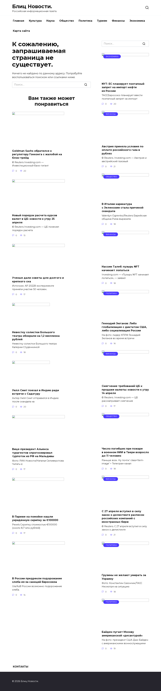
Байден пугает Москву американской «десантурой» (122, 633)
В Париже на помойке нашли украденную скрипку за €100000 (35, 518)
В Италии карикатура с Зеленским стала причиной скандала (122, 208)
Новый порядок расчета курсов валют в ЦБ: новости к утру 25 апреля (34, 219)
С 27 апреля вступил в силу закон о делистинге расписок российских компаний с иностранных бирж (123, 516)
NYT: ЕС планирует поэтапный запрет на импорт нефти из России (123, 87)
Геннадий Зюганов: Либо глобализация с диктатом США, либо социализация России (124, 327)
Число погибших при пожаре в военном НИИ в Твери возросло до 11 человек (125, 452)
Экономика (137, 20)
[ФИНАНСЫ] (125, 140)
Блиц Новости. (32, 6)
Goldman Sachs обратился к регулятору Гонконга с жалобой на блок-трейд (37, 154)
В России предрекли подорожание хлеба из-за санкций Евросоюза (37, 580)
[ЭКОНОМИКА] (125, 77)
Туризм (102, 20)
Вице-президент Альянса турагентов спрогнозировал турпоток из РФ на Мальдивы (33, 453)
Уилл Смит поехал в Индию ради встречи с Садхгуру (35, 392)
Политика (85, 20)
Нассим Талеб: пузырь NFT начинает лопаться (120, 268)
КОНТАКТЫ (20, 666)
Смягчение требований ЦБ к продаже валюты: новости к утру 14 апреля (125, 390)
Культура (35, 20)
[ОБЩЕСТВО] (125, 197)
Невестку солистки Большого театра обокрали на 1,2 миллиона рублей (36, 336)
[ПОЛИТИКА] (125, 317)
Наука (50, 20)
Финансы (118, 20)
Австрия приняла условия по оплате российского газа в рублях (122, 150)
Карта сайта (21, 30)
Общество (66, 20)
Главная (18, 20)
